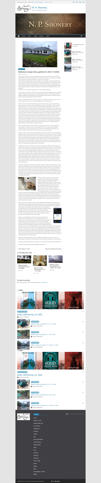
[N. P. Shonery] (19, 36)
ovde (34, 241)
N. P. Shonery (39, 7)
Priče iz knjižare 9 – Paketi (24, 249)
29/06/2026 (75, 62)
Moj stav (35, 434)
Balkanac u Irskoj (22, 69)
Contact (24, 36)
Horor (35, 450)
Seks (35, 436)
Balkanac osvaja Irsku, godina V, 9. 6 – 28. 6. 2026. (40, 2)
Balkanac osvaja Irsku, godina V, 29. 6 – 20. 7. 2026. (77, 52)
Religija (35, 474)
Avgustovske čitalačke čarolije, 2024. (53, 249)
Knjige (47, 36)
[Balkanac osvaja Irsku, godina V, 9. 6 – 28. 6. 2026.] (67, 60)
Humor (35, 418)
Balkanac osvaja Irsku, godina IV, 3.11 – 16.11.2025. (39, 269)
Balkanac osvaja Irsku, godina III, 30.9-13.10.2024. (24, 266)
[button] (31, 36)
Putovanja (36, 452)
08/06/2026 (75, 69)
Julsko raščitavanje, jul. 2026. (78, 44)
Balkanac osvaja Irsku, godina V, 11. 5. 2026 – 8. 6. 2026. (77, 67)
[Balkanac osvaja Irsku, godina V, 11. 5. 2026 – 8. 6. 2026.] (67, 68)
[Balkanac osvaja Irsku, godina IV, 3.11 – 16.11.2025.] (40, 256)
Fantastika (36, 431)
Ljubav (35, 447)
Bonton (35, 463)
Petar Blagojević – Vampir (39, 471)
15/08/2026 (75, 46)
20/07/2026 (75, 54)
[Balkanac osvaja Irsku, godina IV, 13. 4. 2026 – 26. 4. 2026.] (56, 256)
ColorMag (36, 481)
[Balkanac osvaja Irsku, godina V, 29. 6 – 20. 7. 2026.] (67, 52)
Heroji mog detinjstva (38, 439)
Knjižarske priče (37, 444)
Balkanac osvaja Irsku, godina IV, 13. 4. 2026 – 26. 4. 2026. (55, 266)
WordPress (42, 481)
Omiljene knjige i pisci (22, 311)
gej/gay (35, 466)
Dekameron (36, 458)
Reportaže (36, 455)
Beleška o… (41, 36)
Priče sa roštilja (37, 460)
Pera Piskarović (37, 426)
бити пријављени (43, 282)
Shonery (25, 74)
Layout (29, 36)
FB (41, 241)
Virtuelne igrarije (37, 442)
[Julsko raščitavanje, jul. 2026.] (67, 45)
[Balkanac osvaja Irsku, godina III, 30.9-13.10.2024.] (24, 256)
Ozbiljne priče (37, 428)
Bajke (35, 469)
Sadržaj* (36, 36)
